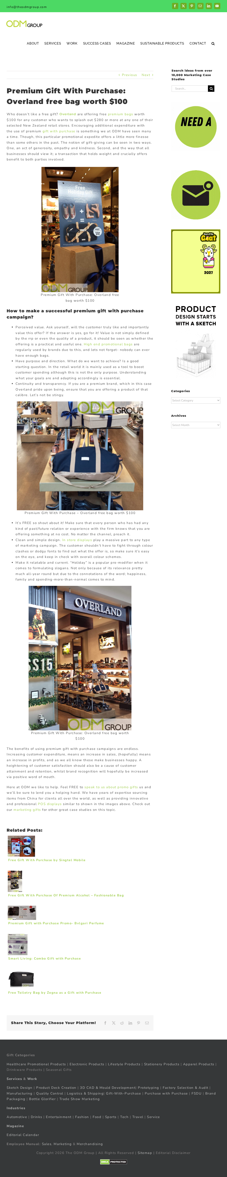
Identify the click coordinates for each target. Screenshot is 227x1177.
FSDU (197, 1093)
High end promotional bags (108, 344)
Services (14, 1079)
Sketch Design (20, 1087)
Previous (129, 75)
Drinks (36, 1117)
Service (154, 1117)
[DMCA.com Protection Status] (113, 1162)
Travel (137, 1117)
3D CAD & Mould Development (107, 1087)
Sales (47, 1144)
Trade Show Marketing (79, 1099)
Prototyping (148, 1087)
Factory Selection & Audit (185, 1087)
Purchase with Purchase (166, 1093)
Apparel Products (198, 1064)
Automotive (17, 1117)
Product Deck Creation (56, 1087)
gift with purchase (59, 131)
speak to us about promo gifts (111, 787)
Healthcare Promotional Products (36, 1064)
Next (146, 75)
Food (97, 1117)
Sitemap (145, 1153)
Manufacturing (20, 1093)
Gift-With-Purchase (123, 1093)
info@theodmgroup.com (27, 7)
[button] (213, 43)
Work (32, 1079)
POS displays (50, 804)
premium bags (120, 114)
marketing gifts (27, 809)
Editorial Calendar (23, 1135)
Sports (111, 1117)
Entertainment (59, 1117)
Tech (124, 1117)
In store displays (77, 540)
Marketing (63, 1144)
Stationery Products (162, 1064)
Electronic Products (87, 1064)
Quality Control (49, 1093)
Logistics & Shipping (85, 1093)
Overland (67, 114)
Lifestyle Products (124, 1064)
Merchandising (90, 1144)
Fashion (82, 1117)
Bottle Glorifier (42, 1099)
